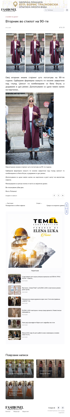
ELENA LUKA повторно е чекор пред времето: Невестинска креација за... (41, 311)
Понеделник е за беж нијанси (15, 206)
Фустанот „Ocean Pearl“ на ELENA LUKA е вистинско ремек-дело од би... (41, 289)
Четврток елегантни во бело (19, 374)
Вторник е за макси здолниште (16, 394)
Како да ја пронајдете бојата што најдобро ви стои (38, 323)
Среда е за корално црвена (55, 206)
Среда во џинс (45, 374)
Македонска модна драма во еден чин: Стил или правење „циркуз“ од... (41, 300)
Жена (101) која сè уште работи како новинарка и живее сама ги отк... (40, 334)
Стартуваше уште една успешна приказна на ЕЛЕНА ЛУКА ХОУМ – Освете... (41, 277)
